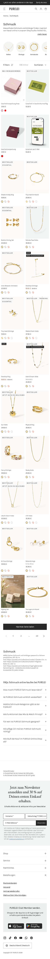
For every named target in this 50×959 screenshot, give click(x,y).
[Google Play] (34, 926)
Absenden (41, 823)
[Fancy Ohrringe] (13, 452)
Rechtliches (8, 868)
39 (37, 636)
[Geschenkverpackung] (13, 131)
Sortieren (38, 65)
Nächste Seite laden (25, 626)
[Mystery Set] (13, 591)
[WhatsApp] (26, 938)
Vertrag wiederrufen (11, 891)
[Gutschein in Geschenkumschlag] (37, 85)
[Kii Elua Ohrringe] (13, 543)
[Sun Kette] (13, 406)
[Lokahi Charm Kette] (13, 497)
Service (6, 860)
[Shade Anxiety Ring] (13, 176)
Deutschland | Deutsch (19, 945)
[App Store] (16, 926)
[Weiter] (44, 636)
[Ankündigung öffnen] (25, 2)
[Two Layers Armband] (37, 591)
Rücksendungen (10, 883)
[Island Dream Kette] (37, 358)
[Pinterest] (31, 938)
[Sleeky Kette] (37, 452)
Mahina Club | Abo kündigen (14, 895)
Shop (5, 853)
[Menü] (4, 9)
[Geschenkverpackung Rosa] (13, 85)
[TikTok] (10, 938)
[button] (36, 9)
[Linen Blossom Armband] (13, 267)
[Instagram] (4, 938)
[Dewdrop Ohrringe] (37, 267)
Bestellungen (9, 875)
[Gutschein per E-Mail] (37, 131)
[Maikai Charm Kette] (37, 313)
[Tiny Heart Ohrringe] (13, 313)
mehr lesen (42, 34)
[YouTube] (20, 938)
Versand (6, 887)
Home (5, 16)
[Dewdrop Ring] (13, 358)
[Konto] (41, 9)
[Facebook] (15, 938)
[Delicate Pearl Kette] (37, 222)
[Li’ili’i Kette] (37, 497)
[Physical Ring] (37, 406)
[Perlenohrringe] (37, 543)
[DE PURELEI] (14, 9)
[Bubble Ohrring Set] (13, 222)
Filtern (6, 65)
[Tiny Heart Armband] (37, 176)
